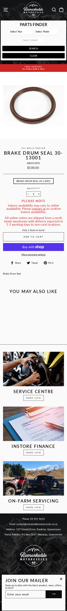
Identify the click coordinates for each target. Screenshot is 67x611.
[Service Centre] (33, 369)
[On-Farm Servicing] (33, 478)
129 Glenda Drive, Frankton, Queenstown (38, 529)
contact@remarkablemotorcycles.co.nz (37, 524)
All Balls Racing (33, 148)
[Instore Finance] (33, 424)
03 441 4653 (37, 518)
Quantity (33, 188)
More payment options (33, 254)
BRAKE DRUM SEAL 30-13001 (33, 181)
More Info (33, 398)
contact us (39, 209)
